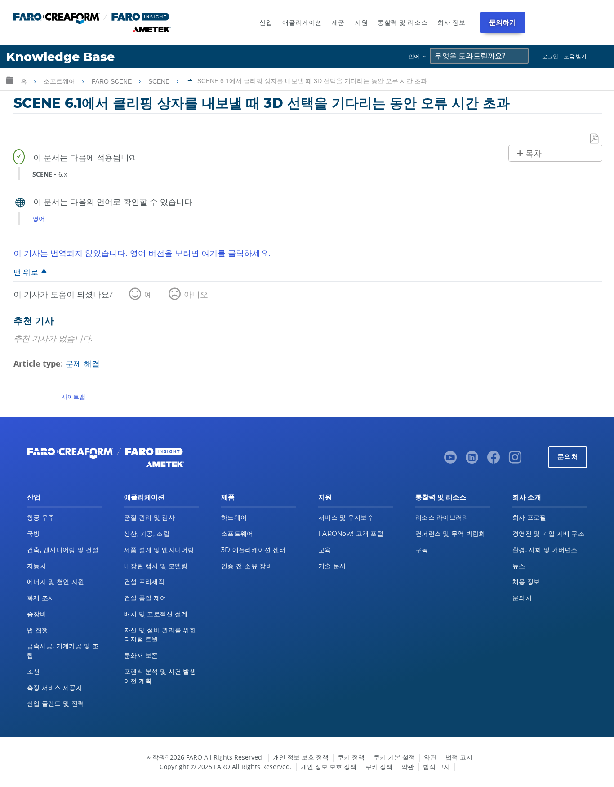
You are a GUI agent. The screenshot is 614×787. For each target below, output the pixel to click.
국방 (33, 534)
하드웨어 (234, 517)
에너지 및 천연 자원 (55, 582)
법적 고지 (458, 757)
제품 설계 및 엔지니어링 (159, 550)
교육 (324, 550)
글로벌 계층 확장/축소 (9, 79)
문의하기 (502, 22)
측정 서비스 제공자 (54, 688)
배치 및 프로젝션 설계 (155, 614)
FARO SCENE (112, 81)
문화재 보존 (141, 655)
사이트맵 (73, 397)
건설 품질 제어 (145, 598)
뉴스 (518, 566)
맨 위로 (25, 272)
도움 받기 (575, 56)
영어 (38, 218)
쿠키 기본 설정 (394, 757)
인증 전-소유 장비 (246, 566)
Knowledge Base (60, 56)
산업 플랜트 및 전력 (55, 703)
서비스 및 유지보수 (346, 517)
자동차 (36, 566)
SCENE (159, 81)
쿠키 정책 (351, 757)
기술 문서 (332, 566)
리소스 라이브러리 (442, 517)
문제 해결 (82, 363)
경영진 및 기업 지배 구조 (548, 534)
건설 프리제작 (144, 582)
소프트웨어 (60, 81)
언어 (414, 56)
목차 (533, 153)
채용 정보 (526, 582)
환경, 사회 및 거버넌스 (545, 550)
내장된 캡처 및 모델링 (155, 566)
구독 (421, 550)
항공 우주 (40, 517)
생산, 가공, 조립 (146, 534)
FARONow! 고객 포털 (350, 534)
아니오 (196, 294)
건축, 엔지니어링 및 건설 (62, 550)
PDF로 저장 (594, 139)
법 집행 (37, 630)
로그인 (550, 56)
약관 (430, 757)
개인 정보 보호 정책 (301, 757)
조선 (33, 672)
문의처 (567, 456)
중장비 (36, 614)
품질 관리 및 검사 (149, 517)
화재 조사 (40, 598)
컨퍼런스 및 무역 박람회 (450, 534)
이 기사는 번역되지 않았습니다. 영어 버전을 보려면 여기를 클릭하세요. (142, 253)
